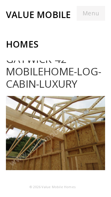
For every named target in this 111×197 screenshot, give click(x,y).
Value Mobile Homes (58, 187)
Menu (91, 13)
